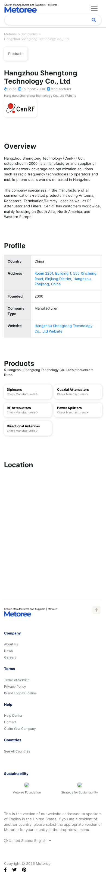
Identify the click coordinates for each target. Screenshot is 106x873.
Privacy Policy (15, 686)
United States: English (28, 840)
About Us (11, 644)
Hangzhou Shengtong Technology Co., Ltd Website (40, 96)
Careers (10, 657)
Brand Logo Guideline (20, 693)
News (8, 651)
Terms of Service (17, 680)
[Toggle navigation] (94, 8)
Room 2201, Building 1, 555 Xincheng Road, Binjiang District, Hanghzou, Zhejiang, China (65, 278)
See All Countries (17, 751)
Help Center (13, 715)
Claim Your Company (20, 729)
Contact (10, 722)
